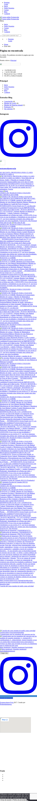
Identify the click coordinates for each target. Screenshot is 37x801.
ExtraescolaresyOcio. (7, 702)
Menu (2, 21)
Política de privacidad (19, 800)
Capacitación (8, 101)
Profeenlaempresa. (6, 704)
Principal (13, 60)
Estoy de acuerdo (6, 800)
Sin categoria (8, 109)
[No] (27, 800)
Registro (7, 2)
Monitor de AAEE (10, 103)
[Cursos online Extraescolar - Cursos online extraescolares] (9, 17)
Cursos (6, 10)
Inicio (6, 6)
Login (6, 4)
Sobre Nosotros (9, 8)
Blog (5, 12)
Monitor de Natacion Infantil (13, 105)
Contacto (7, 14)
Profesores (7, 107)
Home (6, 44)
